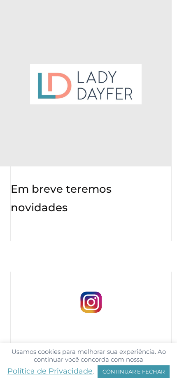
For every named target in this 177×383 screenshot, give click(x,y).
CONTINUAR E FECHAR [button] (133, 371)
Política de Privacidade (50, 371)
